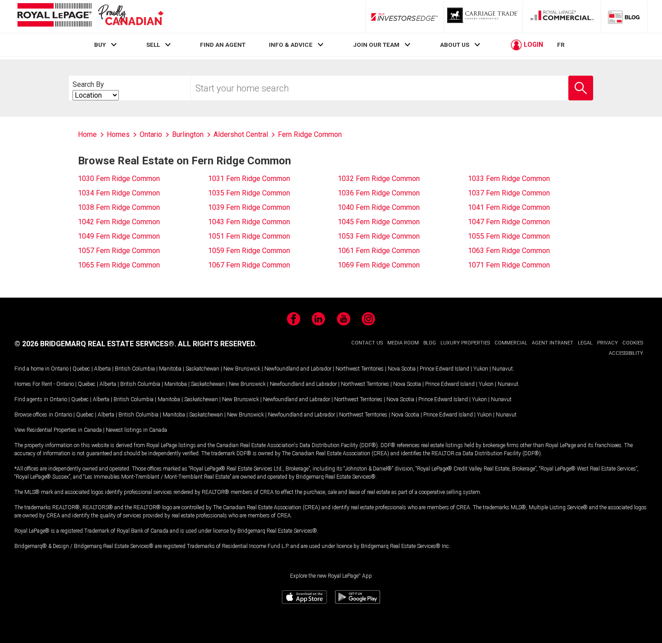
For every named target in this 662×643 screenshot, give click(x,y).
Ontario (59, 369)
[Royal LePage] (90, 16)
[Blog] (624, 16)
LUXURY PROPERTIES (465, 343)
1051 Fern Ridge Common (249, 236)
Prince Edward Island (444, 369)
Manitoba (170, 369)
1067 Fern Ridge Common (249, 265)
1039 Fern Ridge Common (249, 207)
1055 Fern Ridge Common (509, 236)
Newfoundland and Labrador (297, 369)
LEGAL (585, 343)
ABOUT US (454, 44)
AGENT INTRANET (552, 343)
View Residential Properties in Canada (58, 430)
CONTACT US (367, 343)
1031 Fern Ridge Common (249, 178)
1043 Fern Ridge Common (249, 221)
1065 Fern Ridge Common (119, 265)
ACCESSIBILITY (626, 353)
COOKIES (632, 343)
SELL (153, 44)
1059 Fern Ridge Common (249, 250)
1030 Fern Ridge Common (119, 178)
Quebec (81, 369)
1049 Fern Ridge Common (119, 236)
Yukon (480, 369)
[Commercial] (562, 16)
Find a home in (32, 369)
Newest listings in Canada (136, 430)
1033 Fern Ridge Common (509, 178)
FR (561, 44)
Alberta (102, 369)
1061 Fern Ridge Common (379, 250)
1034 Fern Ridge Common (119, 193)
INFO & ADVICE (291, 44)
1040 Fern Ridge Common (379, 207)
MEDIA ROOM (403, 343)
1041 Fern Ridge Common (509, 207)
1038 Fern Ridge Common (119, 207)
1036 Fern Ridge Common (379, 193)
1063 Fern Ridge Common (509, 250)
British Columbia (135, 369)
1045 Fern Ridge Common (379, 221)
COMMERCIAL (510, 343)
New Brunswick (241, 369)
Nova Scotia (402, 369)
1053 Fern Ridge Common (379, 236)
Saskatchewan (202, 369)
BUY (100, 44)
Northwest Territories (360, 369)
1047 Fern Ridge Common (509, 221)
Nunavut (502, 369)
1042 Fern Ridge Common (119, 221)
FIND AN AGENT (222, 44)
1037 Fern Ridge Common (509, 193)
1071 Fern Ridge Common (509, 265)
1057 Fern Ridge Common (119, 250)
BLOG (429, 343)
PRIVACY (607, 343)
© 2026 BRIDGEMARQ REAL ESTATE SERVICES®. (95, 344)
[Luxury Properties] (483, 17)
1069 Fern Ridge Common (379, 265)
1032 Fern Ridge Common (379, 178)
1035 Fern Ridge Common (249, 193)
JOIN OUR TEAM (376, 44)
